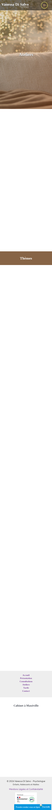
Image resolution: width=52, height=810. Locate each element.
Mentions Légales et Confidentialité (26, 789)
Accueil (26, 675)
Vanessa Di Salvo (15, 4)
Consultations (26, 681)
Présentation (26, 678)
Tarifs (26, 688)
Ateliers (26, 684)
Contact (26, 691)
